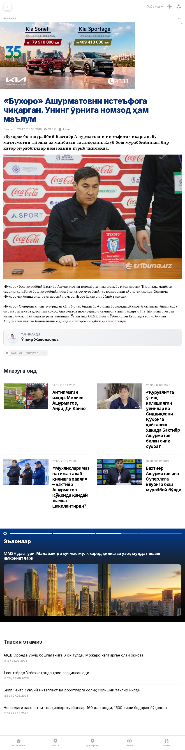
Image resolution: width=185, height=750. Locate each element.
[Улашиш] (178, 6)
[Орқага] (7, 6)
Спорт (7, 129)
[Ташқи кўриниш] (169, 6)
